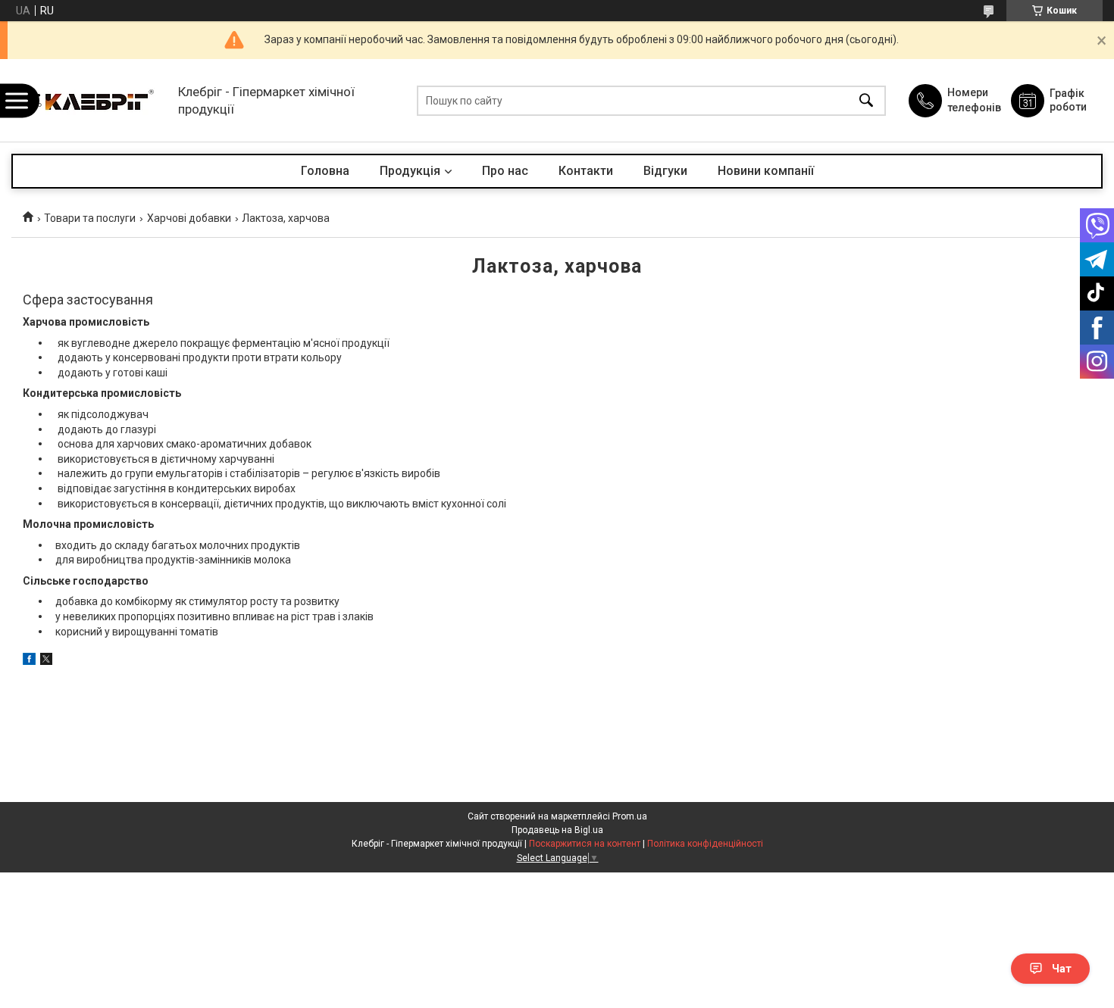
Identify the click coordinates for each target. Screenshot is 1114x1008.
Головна (325, 171)
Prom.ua (629, 816)
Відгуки (665, 171)
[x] (46, 661)
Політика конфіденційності (705, 843)
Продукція (410, 171)
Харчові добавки (189, 218)
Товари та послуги (90, 218)
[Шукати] (866, 100)
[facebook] (29, 661)
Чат (1062, 969)
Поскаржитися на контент (584, 843)
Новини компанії (766, 171)
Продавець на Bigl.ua (557, 830)
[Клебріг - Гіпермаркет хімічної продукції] (91, 100)
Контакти (586, 171)
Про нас (505, 171)
